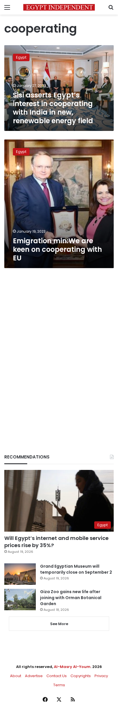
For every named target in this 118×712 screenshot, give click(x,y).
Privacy (101, 676)
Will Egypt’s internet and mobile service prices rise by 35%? (56, 542)
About (15, 676)
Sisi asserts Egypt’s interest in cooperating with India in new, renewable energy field (53, 107)
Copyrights (80, 676)
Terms (59, 685)
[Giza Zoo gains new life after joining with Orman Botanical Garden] (20, 599)
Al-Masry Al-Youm (72, 666)
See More (59, 624)
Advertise (34, 676)
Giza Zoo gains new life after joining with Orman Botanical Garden (70, 598)
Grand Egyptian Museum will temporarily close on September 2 (76, 569)
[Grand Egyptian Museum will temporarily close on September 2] (20, 574)
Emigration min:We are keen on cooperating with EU (57, 249)
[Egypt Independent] (59, 7)
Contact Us (56, 676)
